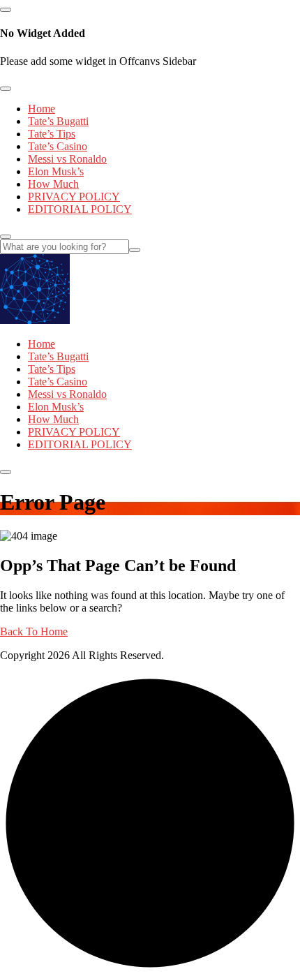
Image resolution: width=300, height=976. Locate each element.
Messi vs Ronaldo (67, 159)
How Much (53, 184)
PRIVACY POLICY (74, 196)
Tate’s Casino (57, 146)
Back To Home (34, 631)
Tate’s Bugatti (58, 121)
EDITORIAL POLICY (80, 209)
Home (41, 108)
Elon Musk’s (56, 171)
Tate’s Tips (51, 134)
